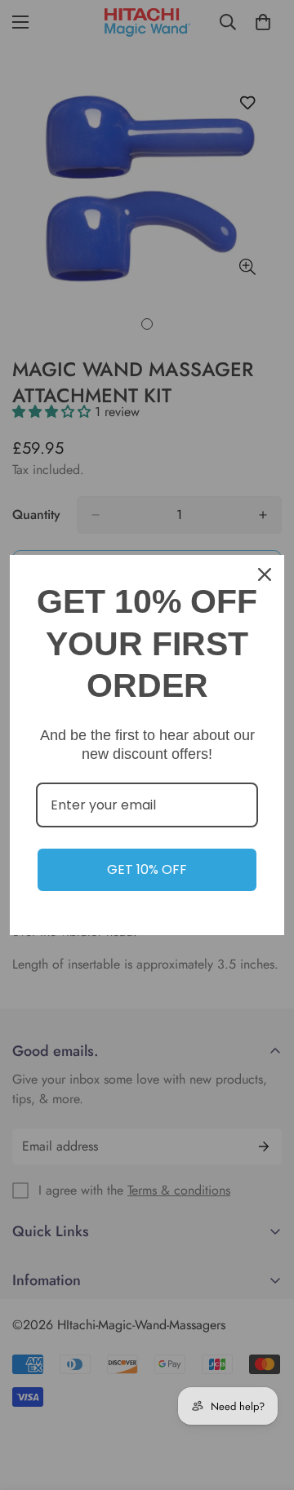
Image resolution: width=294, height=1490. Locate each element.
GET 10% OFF (147, 869)
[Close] (264, 574)
